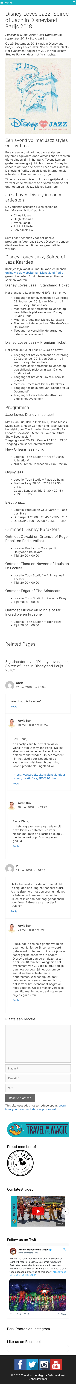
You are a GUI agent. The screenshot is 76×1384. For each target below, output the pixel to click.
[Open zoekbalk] (74, 2)
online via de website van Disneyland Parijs (34, 272)
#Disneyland (59, 1271)
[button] (11, 1211)
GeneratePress (38, 1378)
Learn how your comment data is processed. (35, 1107)
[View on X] (64, 1249)
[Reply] (11, 1314)
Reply (14, 706)
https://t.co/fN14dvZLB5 (23, 1275)
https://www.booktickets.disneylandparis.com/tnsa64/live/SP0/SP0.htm (39, 776)
